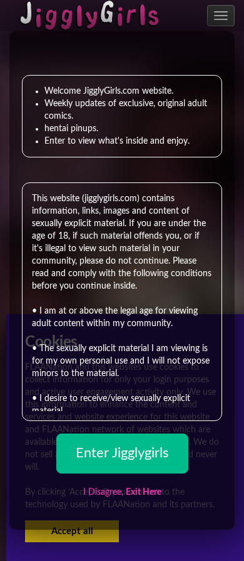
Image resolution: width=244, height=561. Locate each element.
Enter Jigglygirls (122, 453)
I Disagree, (122, 492)
